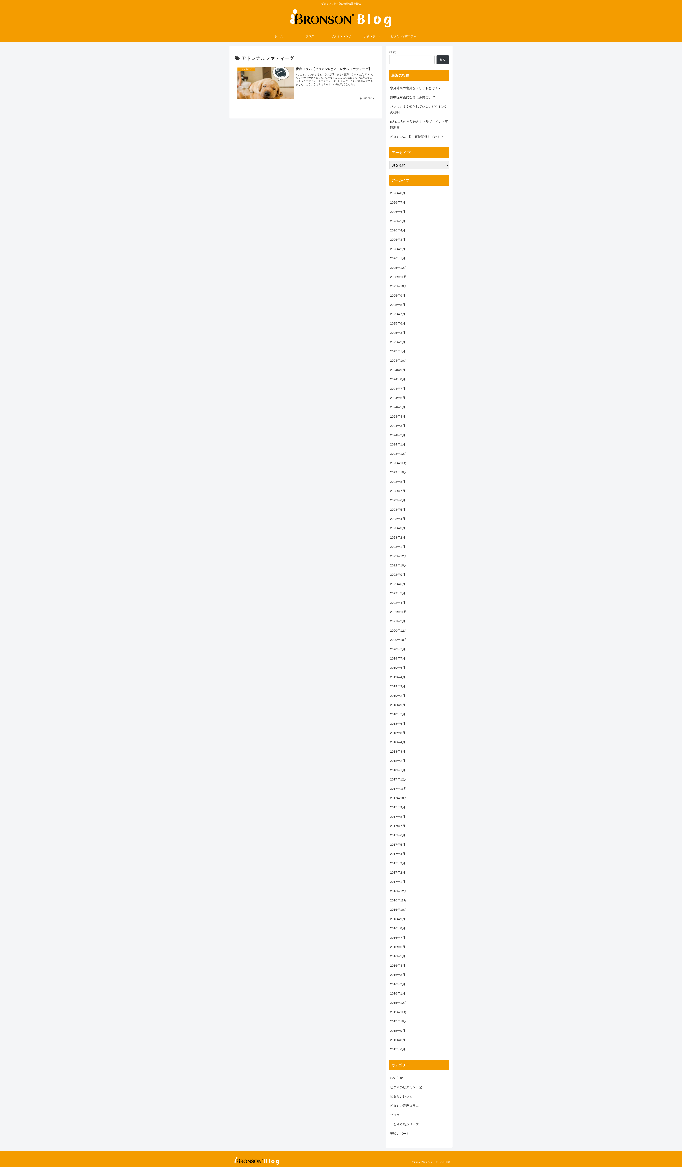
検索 (392, 52)
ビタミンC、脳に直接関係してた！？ (416, 137)
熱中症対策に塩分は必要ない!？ (413, 97)
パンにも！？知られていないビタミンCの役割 (418, 109)
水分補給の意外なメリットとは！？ (415, 88)
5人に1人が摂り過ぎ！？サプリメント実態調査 (419, 124)
